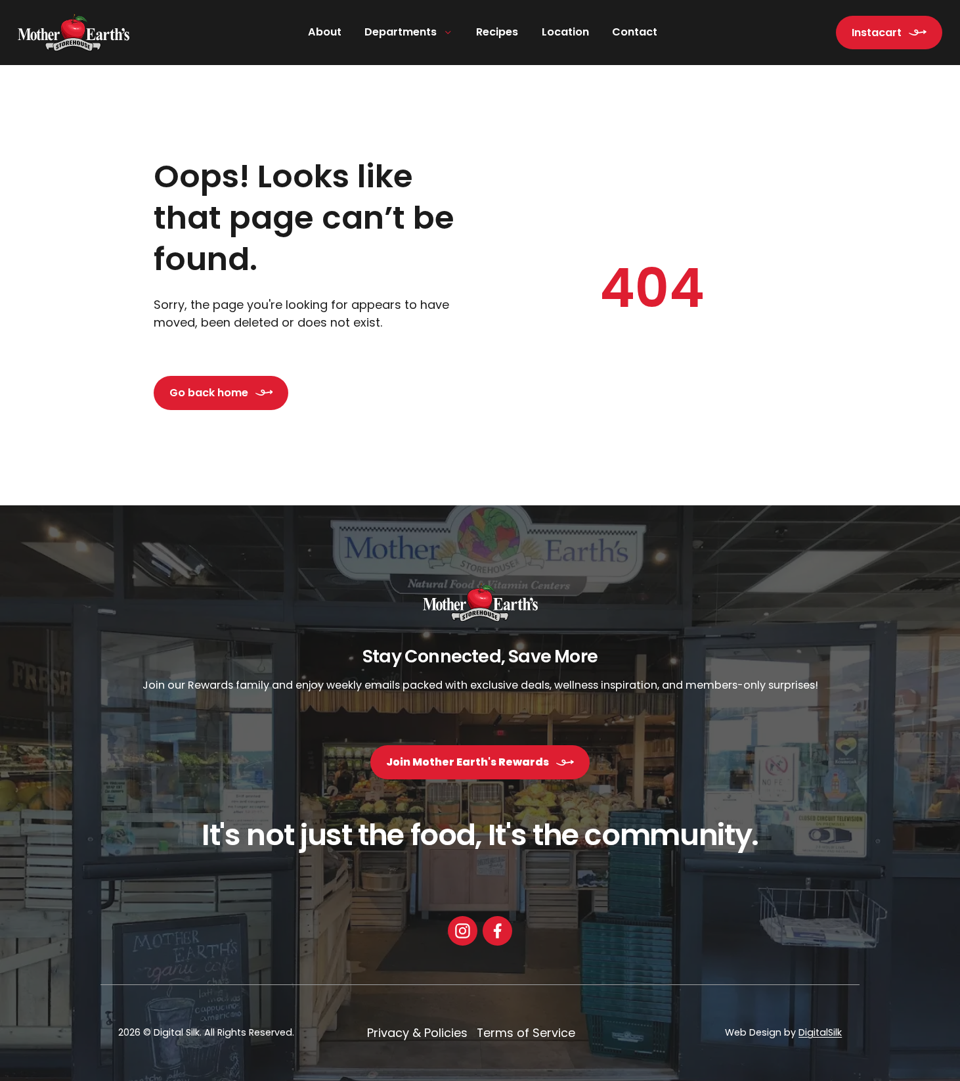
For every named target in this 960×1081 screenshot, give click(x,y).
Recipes (497, 31)
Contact (634, 31)
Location (565, 31)
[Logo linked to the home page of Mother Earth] (73, 32)
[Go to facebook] (497, 931)
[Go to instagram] (462, 931)
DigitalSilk (820, 1032)
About (324, 31)
